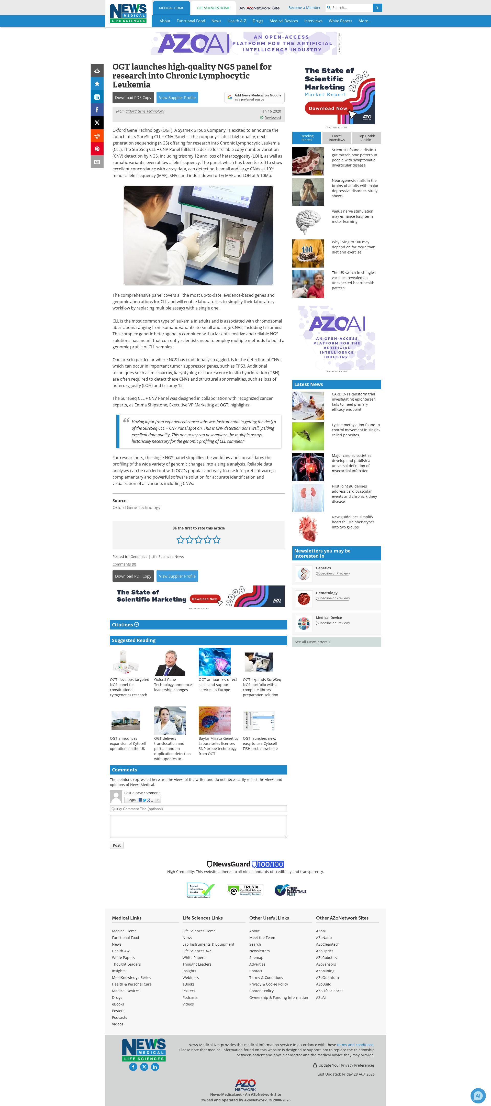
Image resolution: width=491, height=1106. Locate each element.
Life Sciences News (167, 556)
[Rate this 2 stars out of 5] (189, 539)
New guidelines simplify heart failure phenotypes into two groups (353, 521)
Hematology (327, 592)
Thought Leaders (126, 964)
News (116, 944)
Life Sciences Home (213, 8)
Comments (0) (124, 564)
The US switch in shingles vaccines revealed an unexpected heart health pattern (354, 280)
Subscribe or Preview (333, 573)
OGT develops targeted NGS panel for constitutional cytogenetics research (129, 687)
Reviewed (273, 117)
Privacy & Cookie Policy (268, 984)
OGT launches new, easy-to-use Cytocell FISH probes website (260, 743)
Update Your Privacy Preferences (346, 1065)
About (254, 930)
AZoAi (321, 997)
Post (117, 845)
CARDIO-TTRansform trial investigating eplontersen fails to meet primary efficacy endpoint (354, 402)
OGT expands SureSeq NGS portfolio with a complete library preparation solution (262, 687)
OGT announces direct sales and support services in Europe (218, 684)
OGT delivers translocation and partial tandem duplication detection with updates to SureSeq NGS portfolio (173, 751)
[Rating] (97, 83)
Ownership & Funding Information (278, 997)
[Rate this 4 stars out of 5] (207, 539)
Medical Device (329, 617)
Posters (118, 1010)
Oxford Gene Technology (136, 507)
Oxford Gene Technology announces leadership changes (174, 684)
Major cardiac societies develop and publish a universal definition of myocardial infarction (351, 463)
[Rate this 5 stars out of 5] (216, 539)
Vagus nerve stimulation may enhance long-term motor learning (352, 216)
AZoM (321, 930)
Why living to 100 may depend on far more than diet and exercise (353, 247)
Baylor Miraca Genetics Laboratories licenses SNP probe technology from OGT (218, 746)
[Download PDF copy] (97, 70)
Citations (123, 625)
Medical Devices (126, 990)
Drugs (117, 997)
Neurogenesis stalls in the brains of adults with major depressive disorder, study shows (355, 188)
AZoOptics (324, 950)
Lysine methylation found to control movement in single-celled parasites (356, 429)
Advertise (257, 964)
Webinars (191, 977)
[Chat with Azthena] (478, 1095)
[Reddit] (97, 135)
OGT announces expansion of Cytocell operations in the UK (128, 743)
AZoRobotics (326, 957)
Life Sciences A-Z (197, 950)
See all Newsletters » (312, 641)
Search (255, 944)
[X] (97, 122)
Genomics (138, 556)
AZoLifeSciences (329, 990)
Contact (255, 970)
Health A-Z (121, 950)
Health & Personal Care (132, 984)
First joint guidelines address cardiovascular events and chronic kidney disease (354, 494)
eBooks (118, 1004)
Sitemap (256, 957)
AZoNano (324, 937)
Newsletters (259, 950)
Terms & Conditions (266, 977)
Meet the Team (262, 937)
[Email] (97, 161)
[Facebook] (97, 109)
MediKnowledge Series (131, 977)
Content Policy (261, 990)
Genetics (323, 568)
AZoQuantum (327, 977)
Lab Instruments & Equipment (208, 944)
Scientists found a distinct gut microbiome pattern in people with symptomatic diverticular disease (354, 157)
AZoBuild (323, 984)
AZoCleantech (328, 944)
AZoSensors (326, 964)
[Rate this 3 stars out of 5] (198, 539)
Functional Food (125, 937)
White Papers (123, 957)
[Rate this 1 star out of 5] (180, 539)
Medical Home (171, 8)
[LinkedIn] (97, 96)
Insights (119, 970)
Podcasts (119, 1017)
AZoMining (325, 970)
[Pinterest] (97, 148)
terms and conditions (355, 1044)
